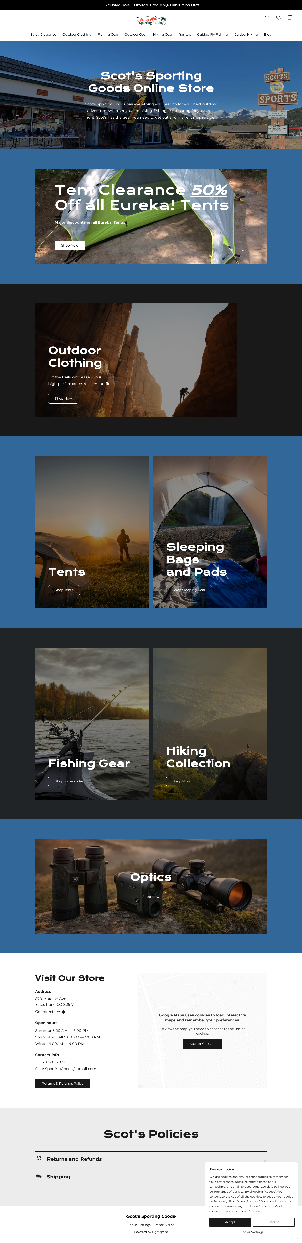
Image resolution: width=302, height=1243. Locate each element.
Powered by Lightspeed (151, 1232)
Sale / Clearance (43, 34)
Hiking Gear (162, 34)
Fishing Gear (108, 34)
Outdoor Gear (135, 34)
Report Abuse (164, 1225)
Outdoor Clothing (77, 34)
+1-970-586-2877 (50, 1062)
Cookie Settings (139, 1225)
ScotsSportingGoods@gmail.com (65, 1069)
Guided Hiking (246, 34)
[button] (151, 21)
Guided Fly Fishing (212, 34)
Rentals (185, 34)
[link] (252, 1231)
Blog (268, 34)
